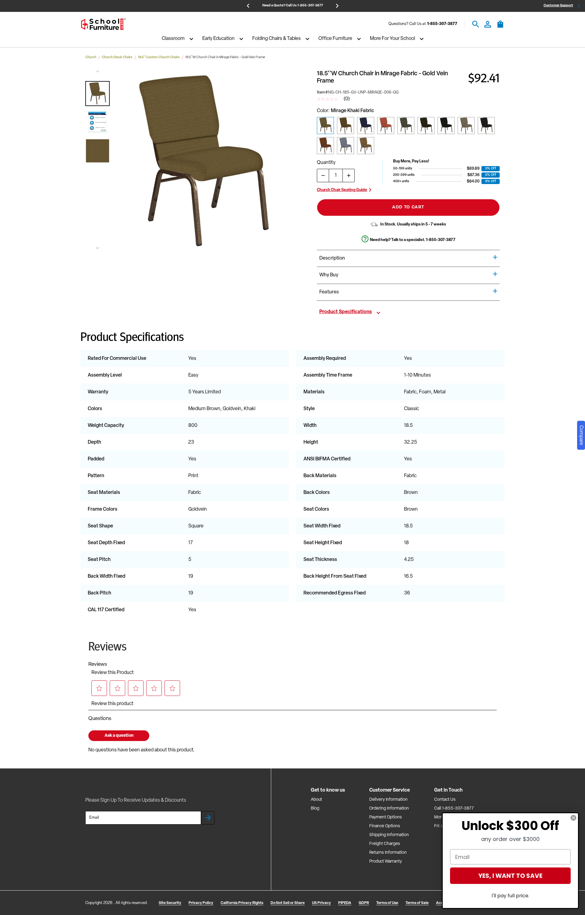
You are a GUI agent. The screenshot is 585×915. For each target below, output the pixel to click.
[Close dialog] (573, 818)
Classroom (173, 39)
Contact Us (445, 799)
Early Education (218, 39)
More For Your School (392, 39)
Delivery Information (388, 799)
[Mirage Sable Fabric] (365, 145)
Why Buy (328, 275)
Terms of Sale (417, 903)
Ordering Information (389, 808)
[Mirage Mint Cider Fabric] (425, 125)
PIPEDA (344, 903)
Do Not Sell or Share (288, 903)
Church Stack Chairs (117, 57)
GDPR (364, 903)
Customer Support (558, 5)
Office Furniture (335, 39)
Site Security (170, 903)
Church (90, 57)
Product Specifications (345, 312)
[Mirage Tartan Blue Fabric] (365, 125)
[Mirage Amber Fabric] (345, 125)
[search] (475, 24)
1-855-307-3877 (442, 24)
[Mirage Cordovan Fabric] (385, 125)
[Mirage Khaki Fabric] (325, 125)
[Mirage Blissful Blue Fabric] (486, 125)
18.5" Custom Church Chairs (159, 57)
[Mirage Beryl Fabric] (466, 125)
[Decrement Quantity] (323, 175)
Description (332, 258)
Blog (315, 808)
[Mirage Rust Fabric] (325, 145)
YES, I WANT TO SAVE (510, 875)
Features (329, 292)
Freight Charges (384, 844)
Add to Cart (408, 207)
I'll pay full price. (510, 895)
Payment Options (385, 817)
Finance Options (384, 826)
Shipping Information (389, 835)
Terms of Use (387, 903)
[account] (487, 24)
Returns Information (388, 852)
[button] (97, 93)
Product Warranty (385, 861)
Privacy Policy (201, 903)
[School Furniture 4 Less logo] (103, 24)
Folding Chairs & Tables (276, 39)
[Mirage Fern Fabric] (405, 125)
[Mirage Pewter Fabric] (446, 125)
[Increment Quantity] (348, 175)
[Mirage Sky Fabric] (345, 145)
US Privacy (321, 903)
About (316, 799)
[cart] (500, 27)
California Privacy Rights (242, 903)
